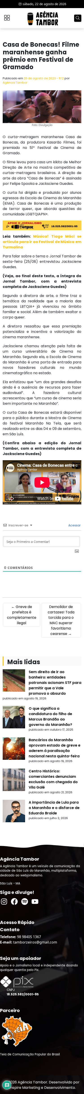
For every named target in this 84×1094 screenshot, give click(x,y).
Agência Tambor (15, 82)
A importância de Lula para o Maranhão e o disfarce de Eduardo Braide (54, 808)
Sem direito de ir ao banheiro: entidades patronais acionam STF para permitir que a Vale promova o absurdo (55, 682)
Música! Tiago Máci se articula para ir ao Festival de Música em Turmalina (42, 242)
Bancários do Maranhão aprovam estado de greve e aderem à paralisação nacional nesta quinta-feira (54, 748)
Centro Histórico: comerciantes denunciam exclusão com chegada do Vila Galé (53, 779)
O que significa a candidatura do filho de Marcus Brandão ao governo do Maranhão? (50, 716)
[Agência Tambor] (42, 18)
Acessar (74, 525)
